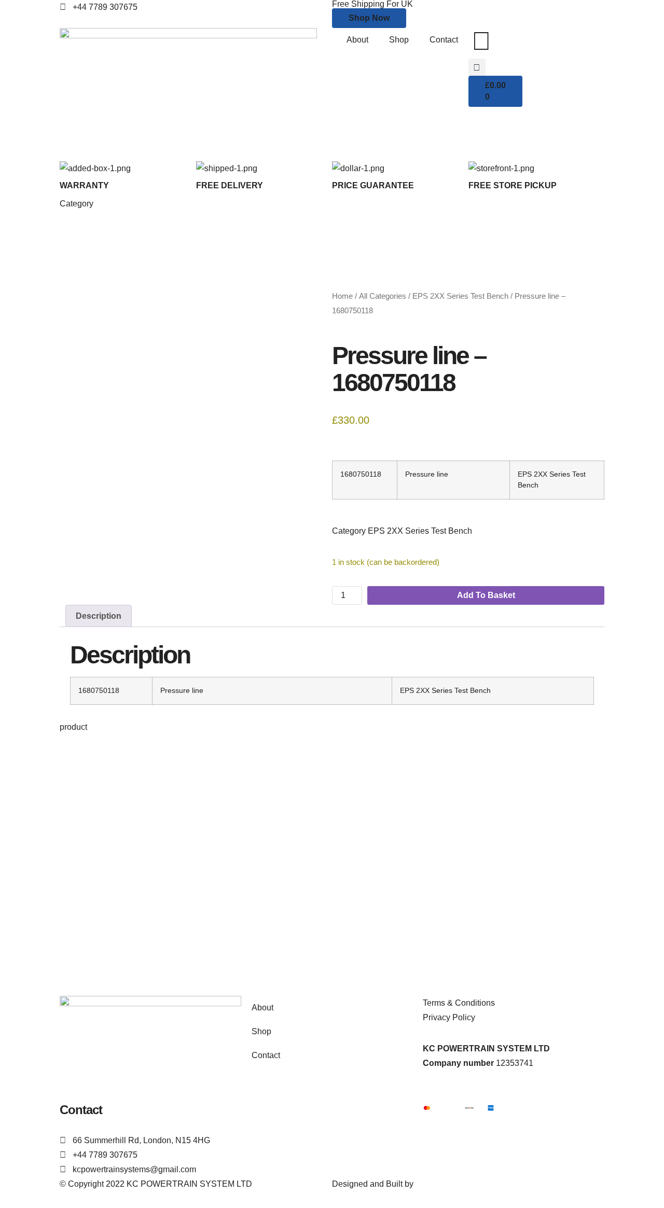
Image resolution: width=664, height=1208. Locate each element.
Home (342, 296)
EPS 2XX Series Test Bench (460, 296)
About (357, 39)
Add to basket (486, 595)
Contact (444, 39)
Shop (399, 39)
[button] (477, 67)
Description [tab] (98, 616)
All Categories (382, 296)
